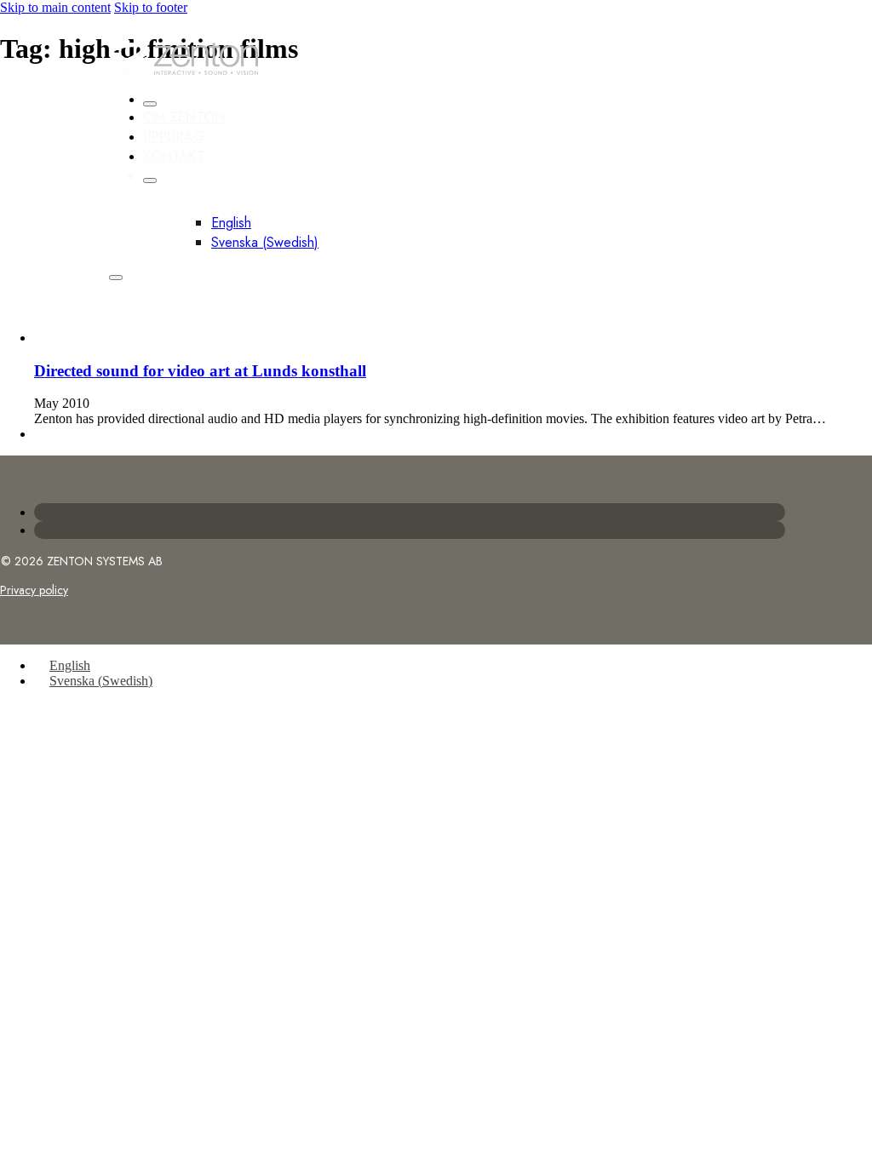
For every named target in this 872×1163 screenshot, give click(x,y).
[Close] (150, 103)
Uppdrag (173, 136)
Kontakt (174, 156)
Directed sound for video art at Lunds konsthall (200, 371)
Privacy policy (34, 590)
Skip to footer (150, 7)
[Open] (116, 277)
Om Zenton (184, 117)
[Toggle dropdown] (150, 180)
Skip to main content (55, 7)
